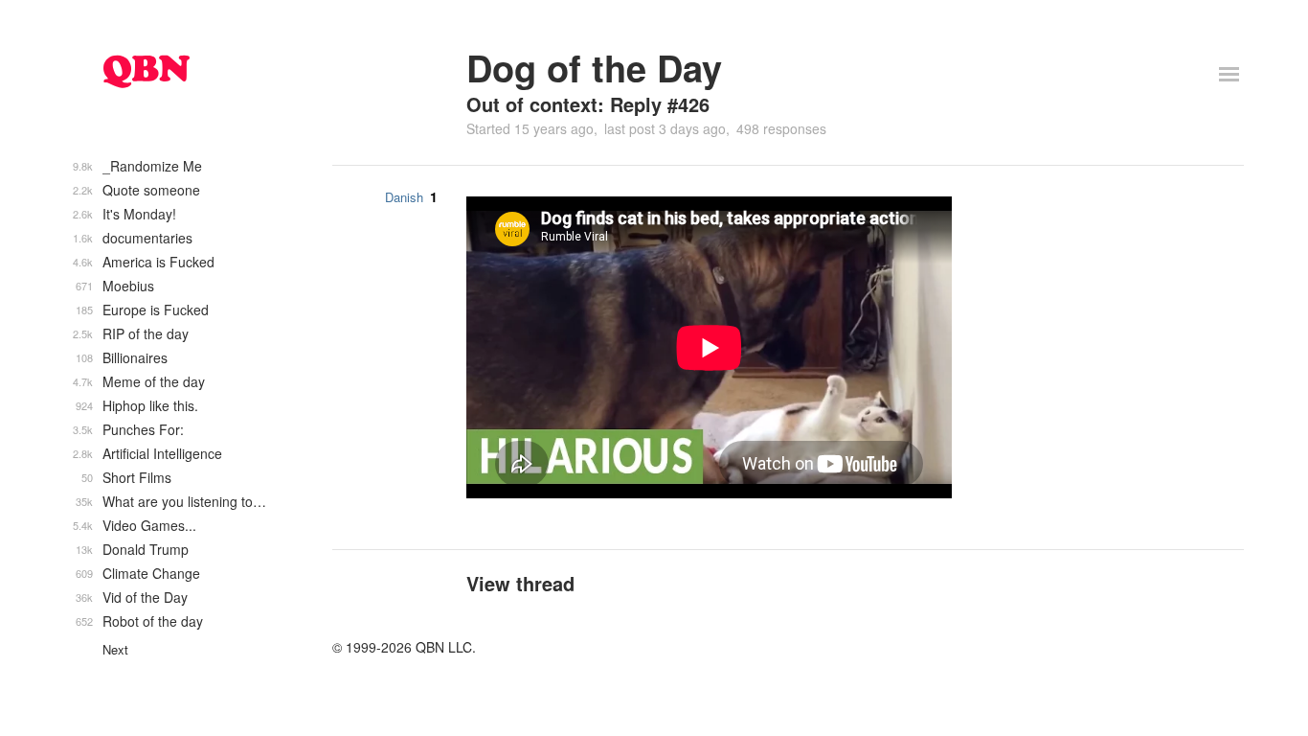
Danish (404, 197)
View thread (520, 583)
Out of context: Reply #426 (588, 104)
